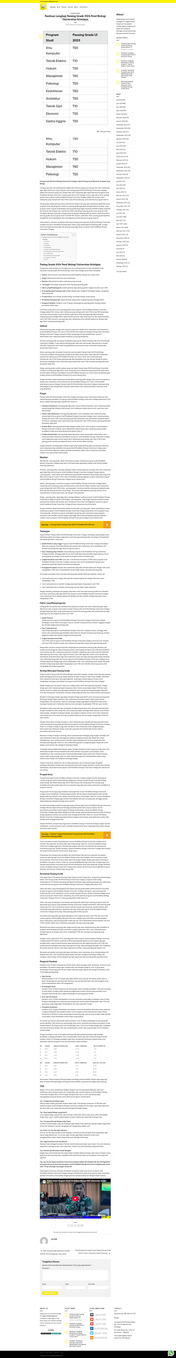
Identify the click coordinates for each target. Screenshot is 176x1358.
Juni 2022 (119, 185)
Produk (64, 7)
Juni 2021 (119, 217)
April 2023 (119, 153)
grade (87, 1232)
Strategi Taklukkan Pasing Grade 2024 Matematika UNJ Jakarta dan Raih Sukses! (127, 73)
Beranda (53, 7)
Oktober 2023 (121, 132)
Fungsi (47, 243)
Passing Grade (75, 13)
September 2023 (122, 135)
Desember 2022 (121, 167)
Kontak (70, 7)
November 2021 (121, 206)
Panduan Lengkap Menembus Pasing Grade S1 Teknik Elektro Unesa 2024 (127, 63)
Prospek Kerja (49, 253)
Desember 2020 (121, 238)
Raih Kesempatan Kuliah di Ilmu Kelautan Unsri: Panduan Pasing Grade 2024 (127, 85)
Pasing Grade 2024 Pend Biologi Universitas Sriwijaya (55, 238)
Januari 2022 (120, 199)
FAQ (62, 1353)
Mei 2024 (119, 107)
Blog (58, 7)
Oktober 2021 (121, 210)
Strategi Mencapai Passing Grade (54, 251)
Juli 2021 (119, 213)
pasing (91, 1232)
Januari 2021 (120, 235)
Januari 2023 (120, 164)
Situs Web (91, 1284)
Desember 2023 (121, 125)
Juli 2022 (119, 181)
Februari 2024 (121, 118)
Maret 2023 (120, 157)
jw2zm (83, 24)
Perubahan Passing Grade (52, 255)
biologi (83, 1232)
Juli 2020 (119, 249)
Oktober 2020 (121, 242)
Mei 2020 (119, 256)
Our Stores (49, 1353)
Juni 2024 (119, 103)
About (76, 7)
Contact (56, 1353)
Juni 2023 (119, 146)
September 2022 (122, 178)
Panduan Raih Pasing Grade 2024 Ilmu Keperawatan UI (128, 45)
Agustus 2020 (121, 245)
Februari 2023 (121, 160)
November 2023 (121, 128)
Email (67, 1284)
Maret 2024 (120, 114)
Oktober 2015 (121, 266)
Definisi (47, 241)
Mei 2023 (119, 150)
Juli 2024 (119, 100)
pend (95, 1232)
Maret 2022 (120, 192)
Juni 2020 (119, 252)
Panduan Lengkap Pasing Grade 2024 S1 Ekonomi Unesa (128, 54)
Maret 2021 (120, 227)
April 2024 (119, 111)
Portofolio (83, 7)
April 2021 (119, 224)
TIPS (47, 259)
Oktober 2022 (121, 174)
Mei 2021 (119, 220)
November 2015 (121, 263)
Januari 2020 (120, 259)
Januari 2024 (120, 121)
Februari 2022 (121, 195)
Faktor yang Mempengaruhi (52, 249)
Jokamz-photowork (46, 1333)
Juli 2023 (119, 142)
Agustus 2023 (121, 139)
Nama (44, 1284)
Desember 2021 (121, 203)
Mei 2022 (119, 188)
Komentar (46, 1268)
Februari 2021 (121, 231)
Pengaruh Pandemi (50, 257)
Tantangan (48, 247)
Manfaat (47, 245)
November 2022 (121, 171)
